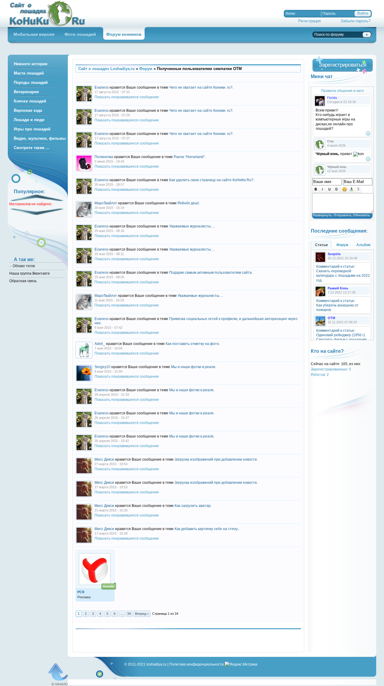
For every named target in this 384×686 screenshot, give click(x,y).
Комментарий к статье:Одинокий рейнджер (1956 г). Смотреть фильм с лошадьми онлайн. (341, 337)
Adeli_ (99, 344)
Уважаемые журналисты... (191, 226)
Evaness (101, 87)
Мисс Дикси (104, 459)
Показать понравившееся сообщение (126, 97)
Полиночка (103, 157)
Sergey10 (102, 367)
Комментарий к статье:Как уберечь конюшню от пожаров (337, 305)
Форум (145, 68)
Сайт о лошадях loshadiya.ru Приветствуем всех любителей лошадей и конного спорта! (50, 13)
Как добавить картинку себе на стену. (206, 529)
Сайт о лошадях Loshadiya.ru (106, 68)
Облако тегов (24, 266)
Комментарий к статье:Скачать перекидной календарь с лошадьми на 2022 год (343, 273)
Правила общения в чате (342, 91)
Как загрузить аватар (193, 506)
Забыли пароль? (355, 21)
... (122, 613)
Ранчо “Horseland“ (189, 157)
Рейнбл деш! (188, 203)
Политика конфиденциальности (196, 664)
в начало (60, 684)
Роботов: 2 (320, 375)
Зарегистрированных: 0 (331, 369)
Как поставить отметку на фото (192, 344)
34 (129, 613)
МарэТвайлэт (105, 203)
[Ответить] (368, 133)
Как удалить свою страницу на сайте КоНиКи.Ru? (211, 180)
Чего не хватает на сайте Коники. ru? (200, 87)
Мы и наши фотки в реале (193, 367)
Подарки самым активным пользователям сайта (210, 272)
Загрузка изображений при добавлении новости (216, 459)
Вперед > (142, 613)
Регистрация (309, 21)
